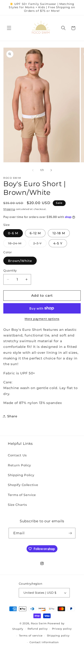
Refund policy (37, 628)
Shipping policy (58, 635)
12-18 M (59, 233)
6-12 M (35, 233)
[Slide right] (51, 170)
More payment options (42, 318)
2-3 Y (39, 244)
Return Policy (19, 465)
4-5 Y (57, 243)
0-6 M (13, 233)
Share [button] (12, 416)
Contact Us (17, 455)
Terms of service (31, 635)
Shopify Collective (23, 485)
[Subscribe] (70, 533)
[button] (9, 28)
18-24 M (17, 244)
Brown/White (20, 261)
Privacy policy (62, 628)
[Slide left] (33, 170)
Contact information (44, 642)
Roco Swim (39, 623)
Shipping (9, 209)
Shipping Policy (21, 475)
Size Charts (17, 505)
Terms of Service (22, 495)
